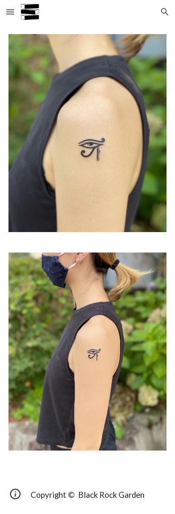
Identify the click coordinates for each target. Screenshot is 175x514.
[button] (10, 11)
